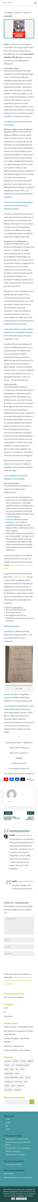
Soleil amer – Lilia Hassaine (13, 1046)
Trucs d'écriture (8, 1090)
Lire (26, 12)
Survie (25, 1081)
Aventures (23, 1061)
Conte (12, 1065)
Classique (7, 1065)
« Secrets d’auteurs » (19, 577)
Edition (6, 1069)
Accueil (7, 1119)
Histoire (22, 1069)
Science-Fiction (18, 1081)
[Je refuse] (35, 1194)
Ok (13, 1199)
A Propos (7, 1122)
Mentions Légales (8, 1173)
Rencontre (28, 1077)
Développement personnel (23, 1065)
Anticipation (8, 1061)
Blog (6, 1126)
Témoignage (17, 1090)
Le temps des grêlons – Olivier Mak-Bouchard (17, 1148)
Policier (21, 1077)
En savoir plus (21, 1199)
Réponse (30, 873)
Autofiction (16, 1061)
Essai (17, 1069)
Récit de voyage (9, 1081)
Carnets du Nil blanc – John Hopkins (17, 1050)
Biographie (30, 1061)
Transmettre (8, 1016)
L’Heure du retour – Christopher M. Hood (18, 1027)
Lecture (17, 1073)
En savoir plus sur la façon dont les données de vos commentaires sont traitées (18, 980)
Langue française (9, 1073)
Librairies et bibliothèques (11, 1077)
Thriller (13, 1085)
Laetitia (10, 12)
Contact (7, 1129)
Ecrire (6, 1008)
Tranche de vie (20, 1085)
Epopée (12, 1069)
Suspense (7, 1085)
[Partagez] (12, 779)
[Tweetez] (23, 779)
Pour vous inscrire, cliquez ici (14, 997)
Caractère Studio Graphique (24, 1177)
